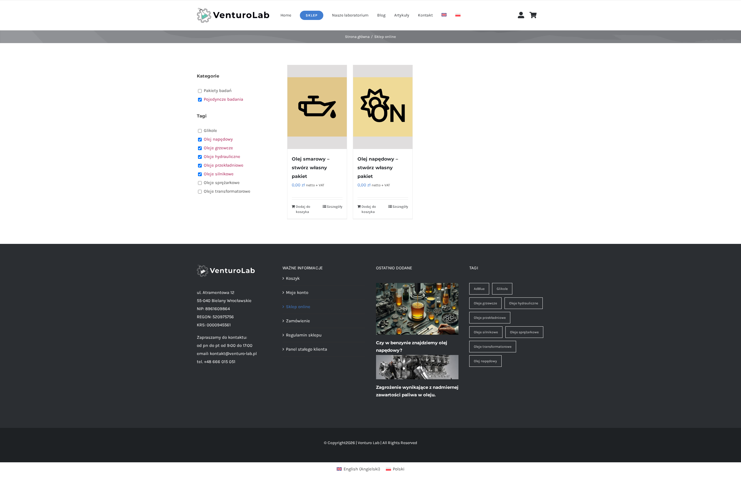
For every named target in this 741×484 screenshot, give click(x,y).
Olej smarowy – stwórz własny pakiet (310, 167)
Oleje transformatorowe (492, 347)
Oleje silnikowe (486, 332)
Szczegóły (334, 207)
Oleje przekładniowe (490, 318)
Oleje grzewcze (485, 303)
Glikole (502, 289)
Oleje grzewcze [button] (218, 147)
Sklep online (298, 306)
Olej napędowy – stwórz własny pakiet (377, 167)
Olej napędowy (485, 361)
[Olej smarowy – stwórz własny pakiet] (317, 107)
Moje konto (297, 292)
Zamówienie (298, 320)
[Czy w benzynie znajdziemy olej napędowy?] (417, 309)
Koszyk (293, 278)
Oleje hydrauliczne (523, 303)
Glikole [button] (210, 130)
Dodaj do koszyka (303, 209)
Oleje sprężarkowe (524, 332)
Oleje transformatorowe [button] (227, 191)
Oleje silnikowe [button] (219, 173)
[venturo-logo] (233, 9)
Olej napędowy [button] (218, 139)
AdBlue (479, 289)
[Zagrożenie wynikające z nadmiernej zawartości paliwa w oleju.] (417, 367)
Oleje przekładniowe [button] (223, 165)
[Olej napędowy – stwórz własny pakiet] (382, 107)
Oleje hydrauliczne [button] (222, 156)
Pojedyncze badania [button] (223, 99)
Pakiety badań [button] (218, 90)
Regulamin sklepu (304, 335)
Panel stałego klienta (306, 349)
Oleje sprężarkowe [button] (222, 182)
